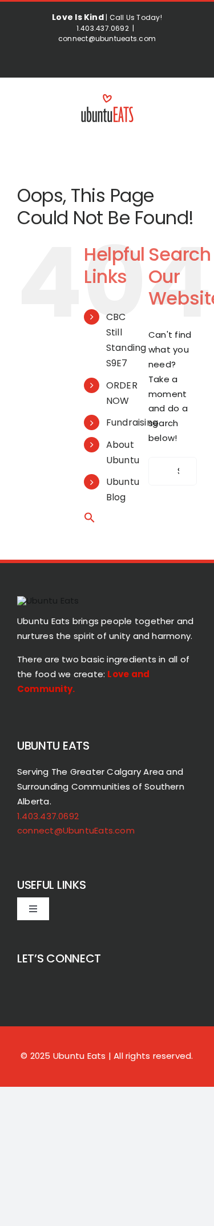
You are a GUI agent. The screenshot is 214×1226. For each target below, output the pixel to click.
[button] (89, 520)
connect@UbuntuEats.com (76, 830)
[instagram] (42, 982)
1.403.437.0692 (48, 816)
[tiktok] (21, 982)
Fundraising (132, 422)
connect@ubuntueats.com (107, 38)
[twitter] (83, 982)
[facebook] (62, 982)
